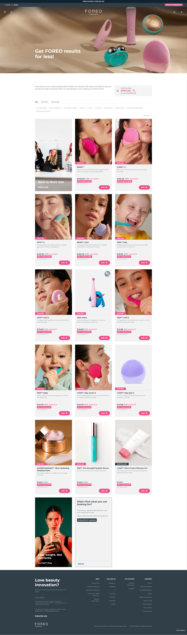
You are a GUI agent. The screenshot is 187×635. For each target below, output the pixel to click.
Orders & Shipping (93, 586)
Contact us (95, 583)
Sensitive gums (119, 108)
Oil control (98, 108)
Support (131, 588)
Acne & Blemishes (41, 108)
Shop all (81, 564)
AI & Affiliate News (146, 590)
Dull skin (82, 108)
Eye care (90, 108)
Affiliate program (146, 586)
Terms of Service (51, 611)
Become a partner (146, 597)
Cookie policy (147, 611)
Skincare (55, 102)
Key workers (148, 608)
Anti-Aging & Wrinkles (70, 108)
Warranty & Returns (92, 590)
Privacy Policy (39, 611)
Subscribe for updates (87, 520)
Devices (44, 102)
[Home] (93, 13)
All (36, 102)
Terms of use (147, 601)
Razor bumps (108, 108)
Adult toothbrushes (55, 108)
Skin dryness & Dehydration (135, 108)
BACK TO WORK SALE (174, 5)
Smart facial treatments (43, 111)
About (150, 583)
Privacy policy (147, 604)
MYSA (150, 593)
